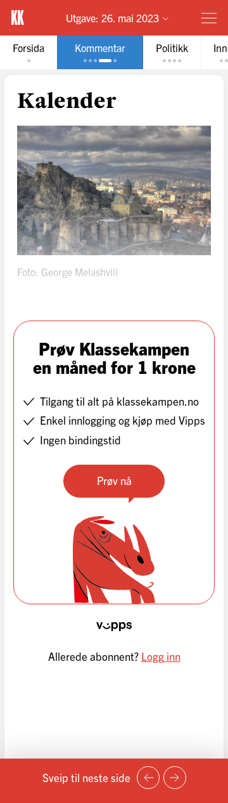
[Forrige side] (148, 777)
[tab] (28, 52)
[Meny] (209, 18)
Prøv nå (114, 480)
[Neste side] (174, 777)
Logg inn (160, 656)
